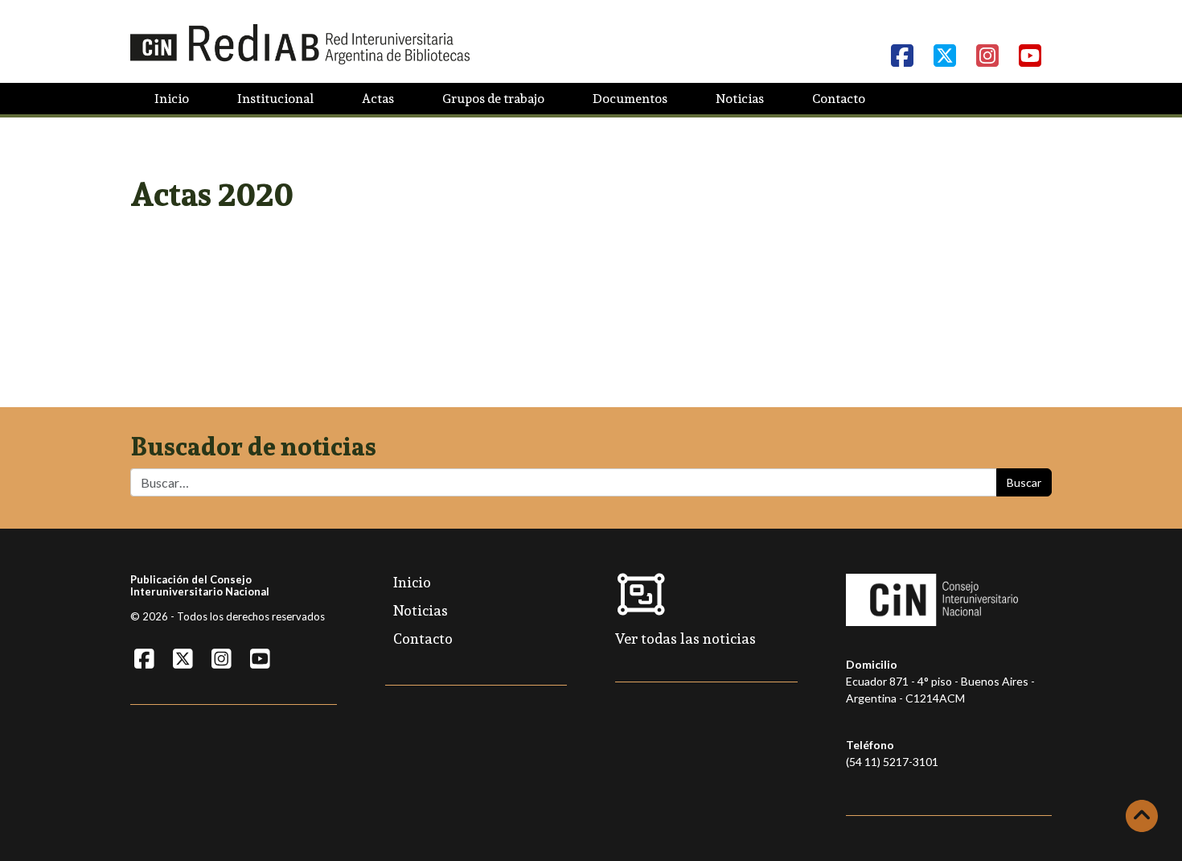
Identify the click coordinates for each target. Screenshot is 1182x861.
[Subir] (1142, 816)
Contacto (838, 99)
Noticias (740, 99)
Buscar (1024, 482)
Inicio (171, 99)
